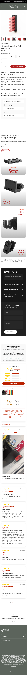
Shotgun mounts (6, 202)
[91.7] (16, 402)
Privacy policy (10, 664)
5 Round (4, 56)
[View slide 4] (16, 621)
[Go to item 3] (19, 39)
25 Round (20, 56)
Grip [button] (21, 411)
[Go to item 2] (14, 39)
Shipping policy (21, 664)
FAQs (13, 276)
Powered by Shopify (21, 662)
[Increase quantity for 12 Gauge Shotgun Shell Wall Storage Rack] (7, 66)
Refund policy (6, 664)
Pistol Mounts (20, 251)
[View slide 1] (11, 621)
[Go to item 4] (25, 39)
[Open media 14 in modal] (23, 14)
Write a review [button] (13, 383)
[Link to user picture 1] (13, 454)
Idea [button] (14, 414)
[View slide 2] (13, 621)
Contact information (14, 666)
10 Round (12, 56)
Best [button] (17, 411)
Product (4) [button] (7, 411)
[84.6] (9, 402)
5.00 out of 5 (17, 369)
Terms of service (15, 664)
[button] (7, 373)
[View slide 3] (14, 621)
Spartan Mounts (5, 43)
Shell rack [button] (21, 416)
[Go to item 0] (3, 39)
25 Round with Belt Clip (8, 61)
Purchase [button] (7, 416)
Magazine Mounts (13, 171)
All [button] (12, 411)
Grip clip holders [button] (7, 414)
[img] (5, 430)
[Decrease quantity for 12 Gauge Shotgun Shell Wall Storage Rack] (2, 66)
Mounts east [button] (20, 414)
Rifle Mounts (20, 213)
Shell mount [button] (13, 416)
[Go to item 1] (9, 39)
